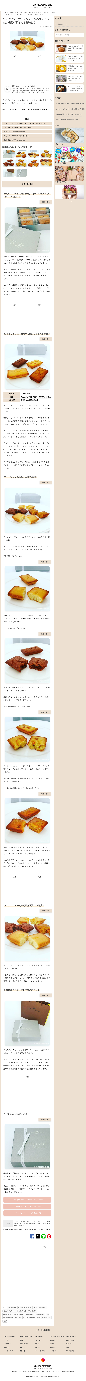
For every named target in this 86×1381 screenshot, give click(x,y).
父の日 (6, 1340)
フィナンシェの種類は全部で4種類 (14, 131)
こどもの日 (69, 1344)
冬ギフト (52, 1347)
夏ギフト (22, 1347)
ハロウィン (53, 1351)
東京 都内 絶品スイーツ (33, 1317)
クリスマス (7, 1344)
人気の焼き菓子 (32, 1311)
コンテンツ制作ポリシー (47, 1371)
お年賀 (67, 1347)
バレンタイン (39, 1340)
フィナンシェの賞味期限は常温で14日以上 (16, 136)
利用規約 (14, 1371)
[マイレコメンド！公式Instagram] (43, 1361)
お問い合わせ (35, 1371)
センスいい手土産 (9, 1336)
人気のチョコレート (71, 1340)
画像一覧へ (46, 202)
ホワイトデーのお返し (40, 1307)
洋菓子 (5, 1321)
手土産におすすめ (8, 1317)
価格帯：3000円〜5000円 (26, 1314)
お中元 (37, 1344)
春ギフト (6, 1347)
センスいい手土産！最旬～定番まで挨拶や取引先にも (23, 12)
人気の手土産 (22, 1311)
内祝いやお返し (40, 1314)
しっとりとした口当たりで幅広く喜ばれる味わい (18, 127)
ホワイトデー (54, 1340)
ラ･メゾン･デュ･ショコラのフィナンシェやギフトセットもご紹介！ (24, 123)
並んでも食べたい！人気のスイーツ (50, 12)
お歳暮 (52, 1344)
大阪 (47, 1314)
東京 (24, 1317)
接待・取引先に (70, 1351)
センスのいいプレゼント (25, 1307)
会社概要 (71, 1371)
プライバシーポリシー (24, 1371)
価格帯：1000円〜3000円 (10, 1314)
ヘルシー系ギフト (40, 1351)
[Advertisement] (15, 67)
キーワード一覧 (8, 1351)
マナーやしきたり (71, 1336)
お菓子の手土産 (12, 1307)
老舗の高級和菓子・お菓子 (27, 1336)
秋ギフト (37, 1347)
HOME (5, 12)
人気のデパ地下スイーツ (10, 1311)
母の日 (21, 1340)
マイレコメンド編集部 (27, 86)
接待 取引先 (18, 1317)
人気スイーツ (39, 1336)
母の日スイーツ (46, 1317)
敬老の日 (22, 1351)
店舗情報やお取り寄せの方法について (15, 140)
